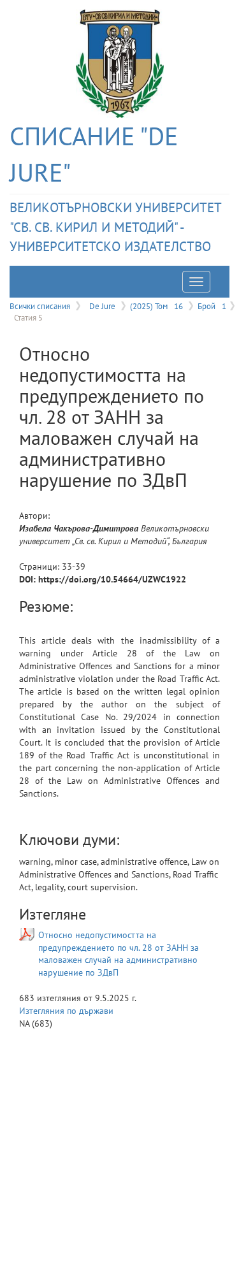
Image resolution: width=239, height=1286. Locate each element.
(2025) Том (156, 306)
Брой (212, 306)
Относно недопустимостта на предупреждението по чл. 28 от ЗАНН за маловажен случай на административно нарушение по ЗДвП (118, 953)
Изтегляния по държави (66, 1010)
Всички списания (40, 306)
